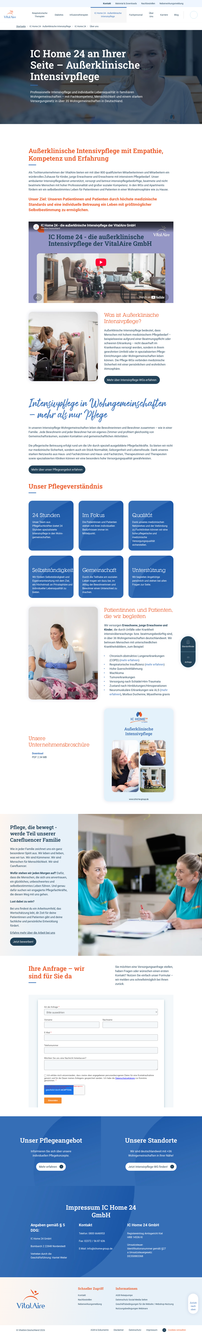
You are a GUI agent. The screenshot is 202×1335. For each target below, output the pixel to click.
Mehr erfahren (48, 1166)
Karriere (164, 15)
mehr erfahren (129, 660)
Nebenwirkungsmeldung (171, 3)
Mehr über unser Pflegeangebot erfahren (57, 469)
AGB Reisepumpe (124, 1295)
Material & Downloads (126, 3)
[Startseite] (13, 15)
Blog (176, 15)
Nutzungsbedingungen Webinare (132, 1308)
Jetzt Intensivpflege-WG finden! (148, 1166)
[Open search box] (194, 15)
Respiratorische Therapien (39, 15)
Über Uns (151, 15)
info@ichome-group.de (99, 1248)
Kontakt (107, 3)
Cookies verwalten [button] (177, 1330)
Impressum (151, 1330)
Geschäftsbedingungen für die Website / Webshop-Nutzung (145, 1304)
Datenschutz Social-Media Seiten (132, 1299)
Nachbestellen (148, 3)
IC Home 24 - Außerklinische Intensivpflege (108, 15)
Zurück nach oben (193, 1306)
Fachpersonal (136, 15)
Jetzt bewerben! (23, 941)
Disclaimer (119, 1330)
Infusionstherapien (79, 15)
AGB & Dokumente (100, 1330)
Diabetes (59, 15)
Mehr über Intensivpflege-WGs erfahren (132, 380)
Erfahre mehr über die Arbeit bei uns (32, 932)
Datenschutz (135, 1330)
